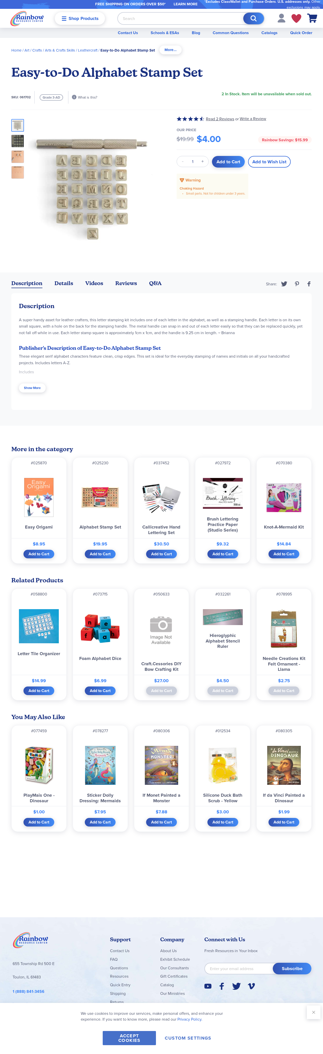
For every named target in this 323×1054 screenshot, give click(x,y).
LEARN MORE (186, 4)
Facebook (309, 283)
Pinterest (297, 283)
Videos (94, 283)
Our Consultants (174, 968)
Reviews (126, 283)
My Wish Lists (296, 18)
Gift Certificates (173, 976)
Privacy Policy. (189, 1019)
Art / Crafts (33, 50)
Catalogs (269, 33)
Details (64, 283)
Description (26, 283)
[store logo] (27, 18)
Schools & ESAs (165, 33)
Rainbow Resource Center (30, 941)
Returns (117, 1002)
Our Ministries (172, 993)
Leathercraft (87, 50)
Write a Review (253, 119)
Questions (119, 968)
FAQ (114, 959)
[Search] (253, 18)
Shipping (118, 993)
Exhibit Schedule (175, 959)
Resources (119, 976)
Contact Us (128, 33)
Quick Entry (120, 985)
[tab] (170, 49)
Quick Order (301, 33)
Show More (32, 387)
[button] (281, 17)
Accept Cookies (129, 1038)
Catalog (167, 985)
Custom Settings (188, 1038)
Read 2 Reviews (220, 119)
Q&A (155, 283)
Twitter (284, 283)
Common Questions (231, 33)
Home (16, 50)
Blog (196, 33)
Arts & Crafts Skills (60, 50)
